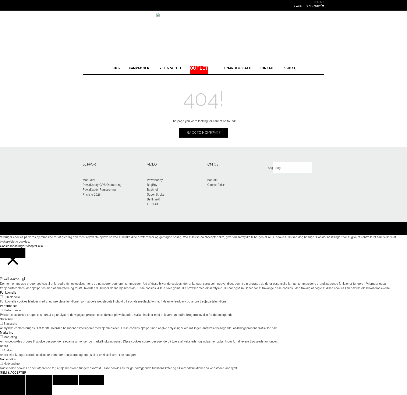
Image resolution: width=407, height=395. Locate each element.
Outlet (199, 68)
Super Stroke (155, 194)
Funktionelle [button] (8, 292)
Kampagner (139, 68)
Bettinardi (153, 199)
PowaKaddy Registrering (99, 189)
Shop (116, 68)
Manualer (89, 180)
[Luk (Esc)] (91, 380)
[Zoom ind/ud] (12, 380)
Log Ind (319, 2)
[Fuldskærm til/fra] (39, 380)
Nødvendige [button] (8, 359)
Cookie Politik (216, 184)
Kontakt (267, 68)
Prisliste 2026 (92, 194)
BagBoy (152, 184)
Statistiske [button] (7, 319)
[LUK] (12, 253)
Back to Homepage (203, 133)
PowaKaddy (155, 180)
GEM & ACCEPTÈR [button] (13, 372)
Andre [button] (4, 346)
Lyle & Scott (170, 68)
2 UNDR (152, 204)
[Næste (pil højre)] (39, 390)
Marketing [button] (6, 332)
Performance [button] (8, 306)
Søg (270, 168)
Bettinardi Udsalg (234, 68)
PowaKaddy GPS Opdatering (102, 184)
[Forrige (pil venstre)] (12, 390)
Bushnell (152, 189)
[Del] (65, 380)
